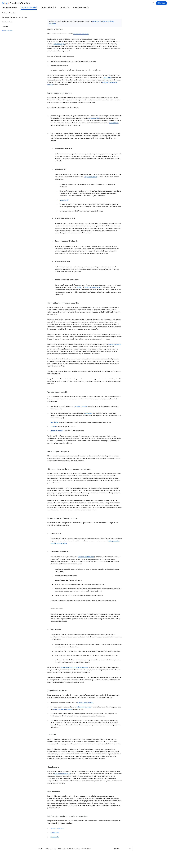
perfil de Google (114, 123)
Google (40, 849)
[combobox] (122, 848)
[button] (153, 3)
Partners (5, 26)
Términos (70, 849)
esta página (107, 77)
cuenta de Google (59, 44)
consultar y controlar (81, 406)
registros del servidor (90, 177)
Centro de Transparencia (83, 849)
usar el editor (55, 422)
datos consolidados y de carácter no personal (74, 667)
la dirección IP (64, 200)
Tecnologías (64, 7)
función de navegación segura (62, 709)
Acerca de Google (50, 849)
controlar (53, 426)
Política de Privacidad (29, 7)
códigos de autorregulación (62, 774)
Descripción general (9, 7)
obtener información (57, 431)
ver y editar (88, 413)
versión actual (96, 21)
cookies (79, 287)
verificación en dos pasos (83, 707)
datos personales (93, 118)
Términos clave (7, 22)
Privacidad (61, 849)
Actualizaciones (7, 31)
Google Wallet (55, 837)
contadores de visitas (114, 344)
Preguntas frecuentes (81, 7)
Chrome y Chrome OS (57, 828)
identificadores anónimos (92, 287)
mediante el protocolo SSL (85, 702)
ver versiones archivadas (81, 34)
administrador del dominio (86, 557)
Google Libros (55, 832)
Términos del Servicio (48, 7)
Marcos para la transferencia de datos (14, 17)
